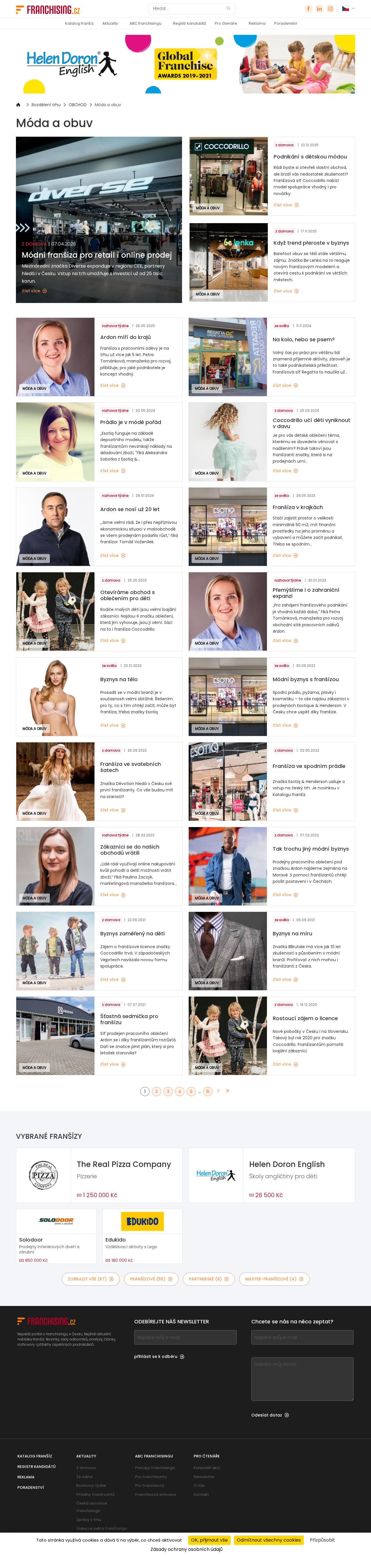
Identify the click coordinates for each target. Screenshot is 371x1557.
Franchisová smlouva (155, 1494)
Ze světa (84, 1477)
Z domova (86, 1468)
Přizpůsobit (322, 1540)
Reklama (257, 23)
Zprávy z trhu (88, 1519)
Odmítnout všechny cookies (269, 1540)
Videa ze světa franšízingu (101, 1528)
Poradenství (285, 23)
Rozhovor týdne (91, 1485)
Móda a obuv (108, 105)
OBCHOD (78, 105)
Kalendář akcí (207, 1468)
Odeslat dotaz (266, 1415)
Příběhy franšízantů (95, 1494)
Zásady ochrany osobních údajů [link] (186, 1549)
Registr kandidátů (189, 23)
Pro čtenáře (226, 23)
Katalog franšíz (79, 23)
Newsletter (204, 1477)
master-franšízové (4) (271, 1279)
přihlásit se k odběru (155, 1356)
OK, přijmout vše (209, 1540)
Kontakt (201, 1494)
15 (208, 1091)
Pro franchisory (149, 1485)
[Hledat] (228, 9)
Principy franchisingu (155, 1468)
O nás (199, 1485)
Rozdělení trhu (46, 105)
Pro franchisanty (151, 1477)
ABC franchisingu (145, 23)
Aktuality (110, 23)
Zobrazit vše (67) (87, 1279)
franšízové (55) (148, 1279)
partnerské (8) (205, 1279)
